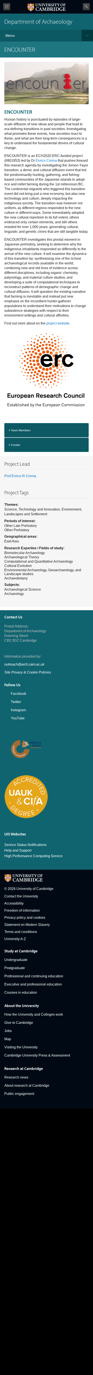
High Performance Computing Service (33, 856)
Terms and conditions (20, 932)
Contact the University (21, 896)
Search (86, 6)
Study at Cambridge (20, 950)
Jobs (8, 1031)
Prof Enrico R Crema (20, 476)
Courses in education (20, 992)
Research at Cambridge (23, 1068)
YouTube (18, 718)
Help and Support (17, 850)
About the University (21, 1005)
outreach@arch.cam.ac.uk (24, 664)
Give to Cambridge (18, 1022)
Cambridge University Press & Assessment (37, 1055)
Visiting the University (21, 1047)
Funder (15, 445)
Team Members (21, 430)
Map (7, 1039)
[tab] (46, 430)
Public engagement (19, 1094)
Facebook (18, 693)
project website (57, 323)
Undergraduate (15, 960)
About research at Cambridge (26, 1085)
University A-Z (15, 939)
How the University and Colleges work (33, 1014)
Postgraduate (14, 968)
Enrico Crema (46, 160)
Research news (16, 1077)
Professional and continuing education (33, 976)
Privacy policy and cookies (24, 917)
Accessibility (14, 903)
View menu (6, 6)
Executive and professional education (33, 984)
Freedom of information (22, 910)
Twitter (16, 702)
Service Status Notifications (25, 845)
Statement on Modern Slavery (27, 924)
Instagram (18, 710)
